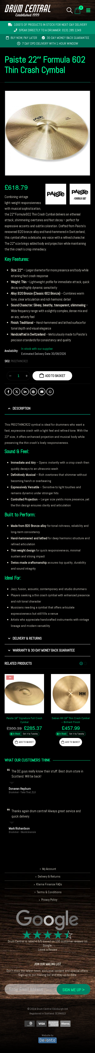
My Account (49, 869)
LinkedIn (25, 391)
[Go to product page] (70, 693)
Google (47, 945)
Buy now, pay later (24, 38)
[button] (69, 10)
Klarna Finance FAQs (49, 884)
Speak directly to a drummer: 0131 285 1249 (50, 30)
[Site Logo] (27, 10)
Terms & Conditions (49, 892)
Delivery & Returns (49, 876)
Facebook (8, 391)
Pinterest (33, 391)
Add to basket (55, 375)
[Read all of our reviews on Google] (47, 920)
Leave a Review (47, 950)
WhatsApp (50, 391)
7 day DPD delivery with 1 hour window (50, 43)
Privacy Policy (49, 900)
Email (41, 391)
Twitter (16, 391)
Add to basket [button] (26, 741)
